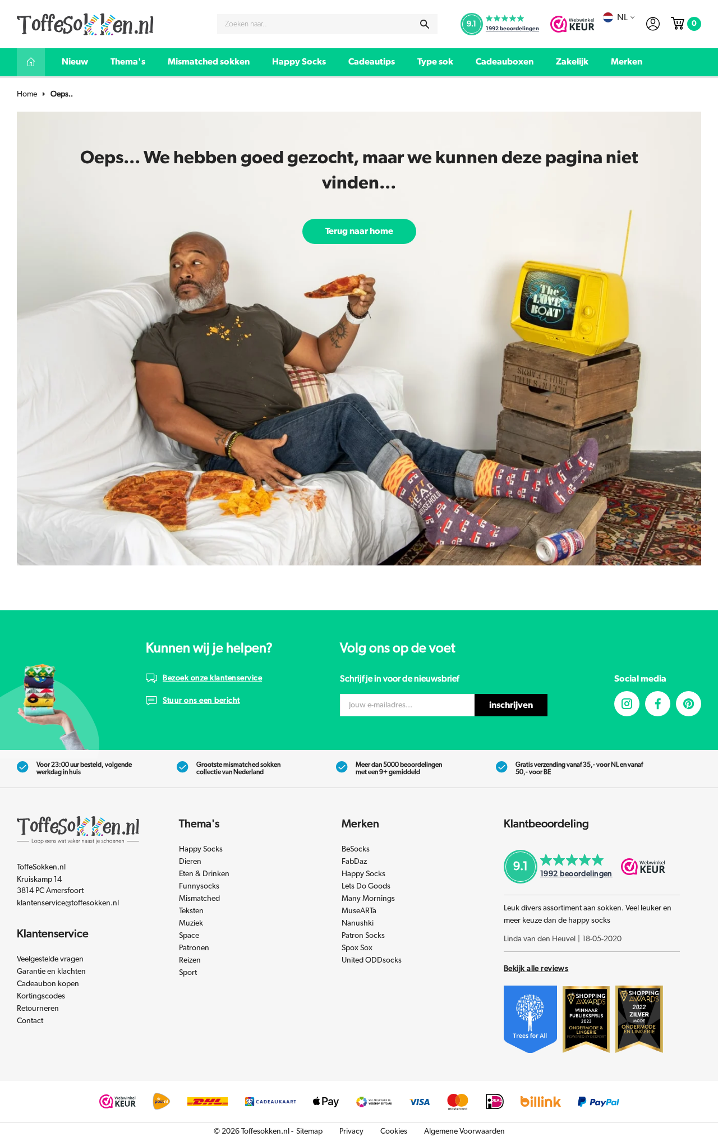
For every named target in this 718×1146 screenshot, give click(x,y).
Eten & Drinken (204, 874)
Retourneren (38, 1008)
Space (189, 936)
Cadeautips (371, 61)
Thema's (128, 61)
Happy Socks (299, 61)
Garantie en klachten (51, 971)
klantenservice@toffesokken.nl (68, 903)
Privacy (351, 1131)
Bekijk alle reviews (536, 969)
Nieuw (75, 61)
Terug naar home (359, 231)
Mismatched (199, 899)
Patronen (194, 948)
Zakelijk (572, 61)
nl (622, 17)
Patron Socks (363, 936)
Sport (188, 973)
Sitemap (309, 1131)
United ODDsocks (372, 960)
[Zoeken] (424, 24)
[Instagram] (626, 703)
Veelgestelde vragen (50, 959)
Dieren (190, 862)
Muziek (191, 923)
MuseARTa (359, 911)
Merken (626, 61)
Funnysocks (199, 886)
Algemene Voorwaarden (464, 1131)
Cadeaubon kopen (48, 984)
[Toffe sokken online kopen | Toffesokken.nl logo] (85, 23)
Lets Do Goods (366, 886)
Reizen (190, 960)
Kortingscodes (41, 996)
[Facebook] (657, 703)
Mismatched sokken (209, 61)
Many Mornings (368, 899)
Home (27, 94)
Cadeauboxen (504, 61)
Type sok (435, 61)
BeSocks (356, 849)
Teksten (191, 911)
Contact (30, 1021)
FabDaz (354, 862)
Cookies (393, 1131)
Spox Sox (357, 948)
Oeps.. (61, 94)
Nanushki (358, 923)
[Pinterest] (688, 703)
